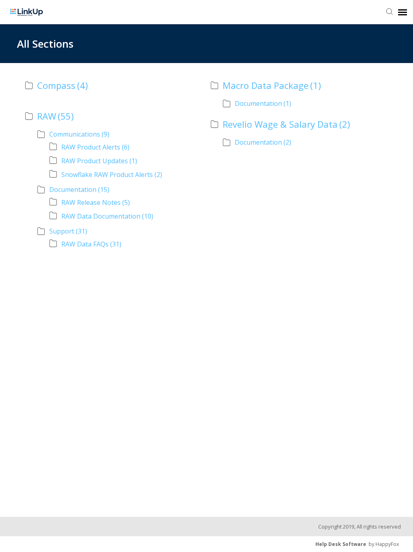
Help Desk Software (340, 544)
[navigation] (402, 12)
